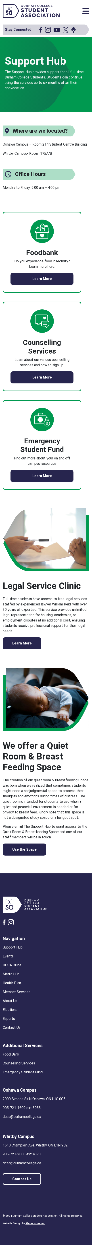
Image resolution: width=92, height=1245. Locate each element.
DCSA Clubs (12, 965)
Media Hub (11, 974)
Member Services (16, 992)
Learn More (42, 279)
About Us (10, 1001)
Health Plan (12, 983)
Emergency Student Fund (23, 1072)
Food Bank (11, 1054)
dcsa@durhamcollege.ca (22, 1117)
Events (8, 956)
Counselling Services (19, 1063)
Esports (9, 1019)
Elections (10, 1010)
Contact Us (12, 1027)
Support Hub (13, 947)
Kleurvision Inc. (35, 1223)
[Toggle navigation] (85, 11)
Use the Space (24, 849)
